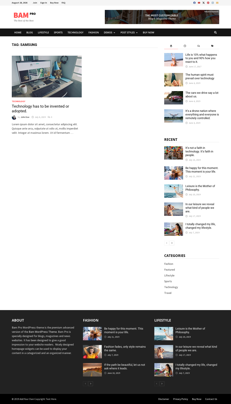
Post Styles (128, 32)
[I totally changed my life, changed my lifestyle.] (173, 224)
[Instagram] (213, 2)
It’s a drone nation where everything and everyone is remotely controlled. (202, 114)
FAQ (63, 2)
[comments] (198, 46)
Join (35, 2)
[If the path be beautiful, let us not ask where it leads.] (92, 365)
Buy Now (54, 2)
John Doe (25, 117)
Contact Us (211, 399)
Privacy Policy (180, 399)
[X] (204, 2)
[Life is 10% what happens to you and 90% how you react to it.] (173, 55)
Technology (75, 32)
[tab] (171, 46)
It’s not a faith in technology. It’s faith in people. (199, 151)
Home (17, 32)
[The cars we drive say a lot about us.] (173, 93)
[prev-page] (166, 243)
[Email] (217, 2)
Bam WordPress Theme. (43, 332)
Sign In (43, 2)
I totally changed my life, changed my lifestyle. (200, 225)
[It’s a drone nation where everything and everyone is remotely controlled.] (173, 111)
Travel (167, 293)
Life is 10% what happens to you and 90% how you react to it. (201, 58)
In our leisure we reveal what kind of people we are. (199, 207)
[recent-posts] (185, 46)
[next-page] (172, 243)
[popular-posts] (171, 46)
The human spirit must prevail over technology (199, 76)
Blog (29, 32)
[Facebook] (194, 2)
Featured (169, 269)
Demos (108, 32)
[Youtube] (199, 2)
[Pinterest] (208, 2)
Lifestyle (43, 32)
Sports (58, 32)
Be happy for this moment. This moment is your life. (201, 169)
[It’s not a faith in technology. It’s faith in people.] (173, 148)
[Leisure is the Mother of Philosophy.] (173, 186)
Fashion (93, 32)
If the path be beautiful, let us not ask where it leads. (124, 366)
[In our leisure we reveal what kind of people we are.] (173, 204)
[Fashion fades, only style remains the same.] (92, 347)
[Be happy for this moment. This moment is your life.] (173, 168)
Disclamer (163, 399)
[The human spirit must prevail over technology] (173, 75)
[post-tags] (212, 46)
